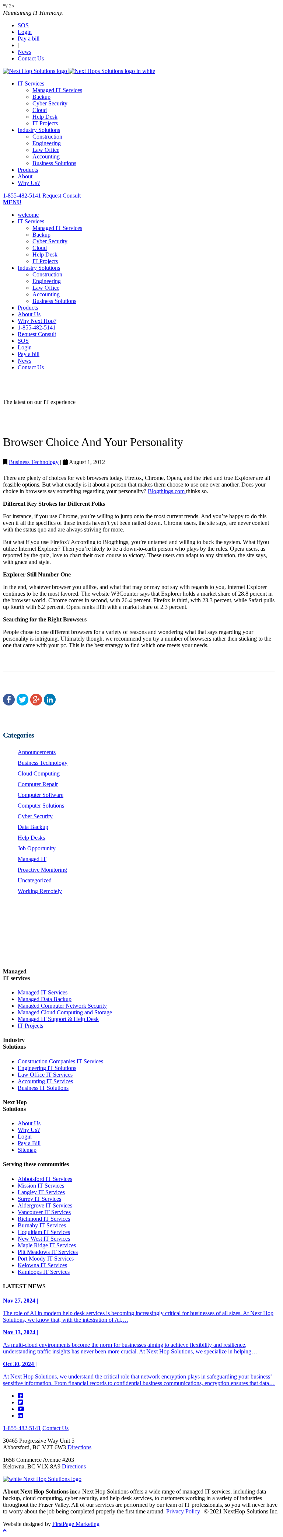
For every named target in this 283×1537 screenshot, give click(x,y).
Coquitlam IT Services (44, 1232)
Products (28, 170)
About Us (29, 314)
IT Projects (45, 123)
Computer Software (40, 795)
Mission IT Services (41, 1185)
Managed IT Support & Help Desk (58, 1019)
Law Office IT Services (45, 1074)
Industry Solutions (39, 130)
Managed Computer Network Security (62, 1006)
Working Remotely (40, 891)
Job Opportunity (37, 848)
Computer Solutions (41, 805)
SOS (23, 25)
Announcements (37, 752)
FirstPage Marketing (75, 1524)
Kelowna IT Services (42, 1265)
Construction (47, 136)
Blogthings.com (167, 491)
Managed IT (32, 859)
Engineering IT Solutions (47, 1068)
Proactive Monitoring (42, 870)
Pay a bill (28, 38)
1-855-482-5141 (22, 195)
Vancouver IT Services (44, 1212)
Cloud (39, 110)
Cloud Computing (39, 773)
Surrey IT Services (39, 1199)
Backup (41, 97)
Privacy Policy (183, 1511)
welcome (28, 215)
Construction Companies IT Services (60, 1061)
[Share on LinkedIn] (50, 703)
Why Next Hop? (37, 321)
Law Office (45, 150)
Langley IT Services (41, 1192)
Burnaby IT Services (42, 1225)
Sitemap (27, 1150)
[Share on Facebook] (9, 703)
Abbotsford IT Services (45, 1179)
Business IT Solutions (43, 1088)
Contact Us (31, 58)
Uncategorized (35, 880)
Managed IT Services (57, 90)
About (25, 176)
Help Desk (44, 117)
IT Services (31, 83)
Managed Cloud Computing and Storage (65, 1012)
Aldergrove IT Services (45, 1205)
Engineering (46, 143)
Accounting (46, 156)
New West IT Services (44, 1238)
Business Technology (34, 462)
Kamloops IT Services (44, 1272)
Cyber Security (49, 103)
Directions (79, 1447)
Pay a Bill (29, 1143)
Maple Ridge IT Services (47, 1245)
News (24, 52)
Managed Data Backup (44, 999)
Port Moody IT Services (46, 1258)
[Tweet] (22, 703)
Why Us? (29, 183)
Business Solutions (54, 163)
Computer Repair (38, 784)
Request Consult (61, 195)
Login (25, 32)
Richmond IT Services (44, 1219)
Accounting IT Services (45, 1081)
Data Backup (33, 827)
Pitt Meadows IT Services (48, 1252)
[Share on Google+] (36, 703)
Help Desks (31, 837)
